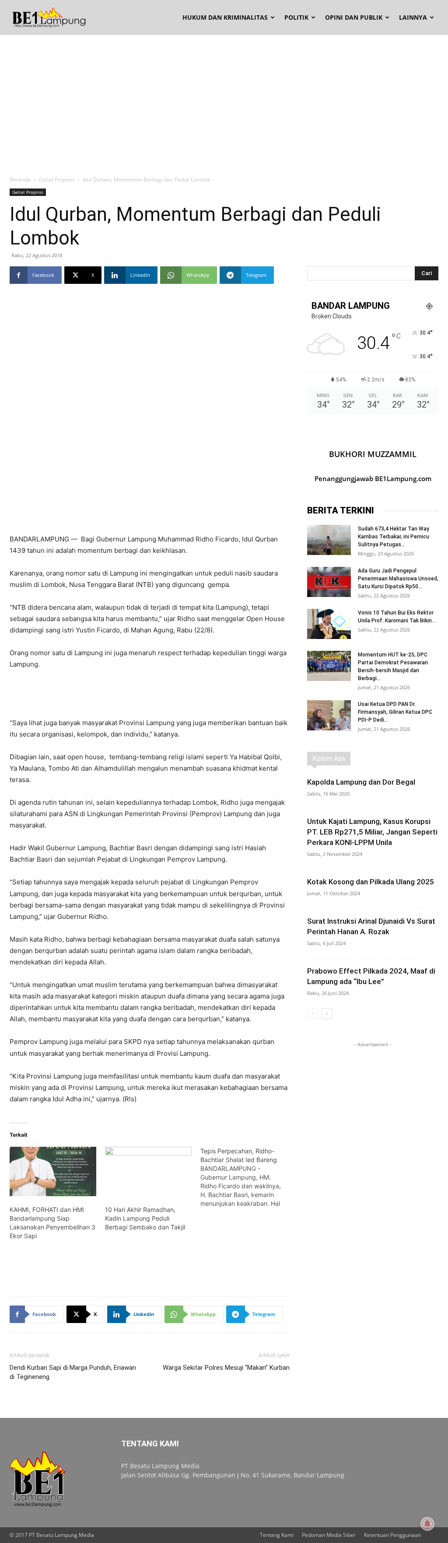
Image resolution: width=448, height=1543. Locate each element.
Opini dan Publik (353, 17)
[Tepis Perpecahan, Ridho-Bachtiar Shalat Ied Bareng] (248, 1177)
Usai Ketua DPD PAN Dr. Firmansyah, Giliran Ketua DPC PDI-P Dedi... (395, 712)
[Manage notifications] (427, 1524)
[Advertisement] (224, 100)
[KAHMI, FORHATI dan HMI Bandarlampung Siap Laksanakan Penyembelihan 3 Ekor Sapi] (53, 1171)
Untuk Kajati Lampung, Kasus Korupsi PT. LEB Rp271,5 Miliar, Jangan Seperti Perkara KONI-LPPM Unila (372, 832)
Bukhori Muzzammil (372, 454)
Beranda (20, 179)
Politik (296, 17)
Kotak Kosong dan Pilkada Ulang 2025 (370, 881)
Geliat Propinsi (56, 179)
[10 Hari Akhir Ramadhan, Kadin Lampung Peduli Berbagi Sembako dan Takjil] (148, 1171)
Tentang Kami (277, 1535)
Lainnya (413, 17)
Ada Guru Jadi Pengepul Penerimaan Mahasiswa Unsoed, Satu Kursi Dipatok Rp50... (398, 579)
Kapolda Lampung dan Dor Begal (361, 782)
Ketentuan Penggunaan (392, 1535)
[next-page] (326, 1013)
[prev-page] (312, 1013)
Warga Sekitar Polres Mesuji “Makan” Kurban (226, 1368)
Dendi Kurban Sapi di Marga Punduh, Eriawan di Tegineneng (73, 1372)
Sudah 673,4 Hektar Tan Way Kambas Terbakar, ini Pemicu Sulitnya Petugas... (393, 537)
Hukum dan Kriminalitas (225, 17)
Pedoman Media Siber (329, 1535)
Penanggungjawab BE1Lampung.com (373, 478)
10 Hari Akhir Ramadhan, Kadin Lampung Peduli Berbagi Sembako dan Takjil (145, 1218)
